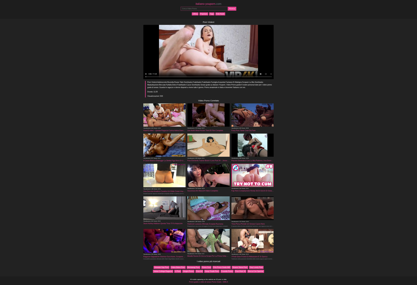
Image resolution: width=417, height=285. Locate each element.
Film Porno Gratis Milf (221, 267)
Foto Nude (220, 14)
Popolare (203, 14)
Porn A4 (199, 271)
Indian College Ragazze (163, 271)
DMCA (225, 282)
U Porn (177, 271)
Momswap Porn (193, 267)
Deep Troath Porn (212, 271)
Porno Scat (206, 267)
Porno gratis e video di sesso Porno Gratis (205, 282)
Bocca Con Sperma (255, 271)
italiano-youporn (208, 3)
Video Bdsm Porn (178, 267)
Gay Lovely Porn (256, 267)
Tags (212, 14)
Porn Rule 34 (240, 271)
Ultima (195, 14)
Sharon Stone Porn (239, 267)
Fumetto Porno (227, 271)
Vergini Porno (188, 271)
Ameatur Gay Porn (161, 267)
